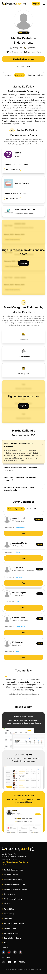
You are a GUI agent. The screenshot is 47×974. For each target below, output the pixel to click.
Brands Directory (10, 894)
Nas (3, 862)
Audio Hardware (35, 318)
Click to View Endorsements (23, 59)
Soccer (40, 618)
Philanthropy (31, 75)
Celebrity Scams (10, 928)
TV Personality (23, 33)
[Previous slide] (3, 685)
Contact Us (8, 919)
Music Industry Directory (13, 899)
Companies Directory (11, 933)
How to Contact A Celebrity (14, 923)
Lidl (17, 602)
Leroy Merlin (20, 626)
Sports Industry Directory (13, 938)
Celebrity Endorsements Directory (16, 884)
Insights (40, 75)
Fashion (39, 544)
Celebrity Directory (11, 875)
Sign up (36, 4)
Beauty (40, 569)
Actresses (38, 519)
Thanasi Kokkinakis (30, 118)
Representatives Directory (13, 879)
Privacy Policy (9, 914)
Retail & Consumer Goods (24, 213)
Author (40, 594)
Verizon (19, 577)
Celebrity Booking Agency (13, 870)
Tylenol (18, 651)
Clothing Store (7, 321)
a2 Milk (8, 103)
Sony (18, 552)
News (6, 943)
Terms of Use (9, 909)
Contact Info (8, 75)
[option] (23, 685)
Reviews (7, 904)
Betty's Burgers (21, 103)
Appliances (24, 318)
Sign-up (23, 263)
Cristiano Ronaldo (18, 862)
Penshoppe (20, 527)
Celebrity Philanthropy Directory (15, 889)
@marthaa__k (32, 48)
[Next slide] (44, 685)
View (23, 533)
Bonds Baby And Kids (18, 105)
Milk (18, 156)
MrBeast (8, 862)
